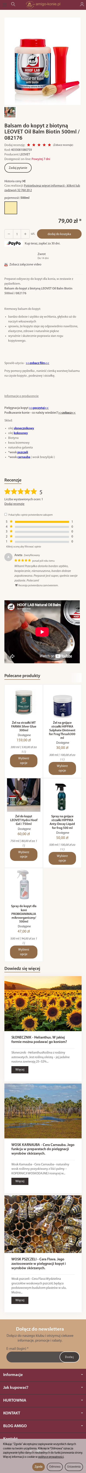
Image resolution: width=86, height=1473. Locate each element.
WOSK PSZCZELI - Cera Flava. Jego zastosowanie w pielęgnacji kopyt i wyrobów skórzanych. (38, 1264)
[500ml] (10, 207)
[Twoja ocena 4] (44, 145)
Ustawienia (74, 1466)
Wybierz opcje (23, 761)
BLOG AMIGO (15, 1426)
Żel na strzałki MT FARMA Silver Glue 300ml (23, 726)
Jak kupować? (15, 1388)
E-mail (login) (16, 1349)
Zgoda (38, 1466)
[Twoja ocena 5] (49, 145)
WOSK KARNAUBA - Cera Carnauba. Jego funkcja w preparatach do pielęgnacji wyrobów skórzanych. (42, 1149)
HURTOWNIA (14, 1400)
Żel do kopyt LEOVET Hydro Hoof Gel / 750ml (23, 820)
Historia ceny (13, 181)
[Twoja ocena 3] (39, 145)
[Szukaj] (13, 5)
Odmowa (54, 1466)
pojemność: (16, 198)
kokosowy (21, 433)
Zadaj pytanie (18, 168)
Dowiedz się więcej (22, 969)
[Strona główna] (43, 5)
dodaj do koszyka (59, 234)
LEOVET (25, 154)
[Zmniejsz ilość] (25, 234)
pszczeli (22, 452)
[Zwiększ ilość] (8, 234)
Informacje (13, 1375)
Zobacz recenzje (63, 145)
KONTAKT (11, 1413)
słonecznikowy (24, 428)
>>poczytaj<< (39, 408)
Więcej (19, 1069)
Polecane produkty (22, 676)
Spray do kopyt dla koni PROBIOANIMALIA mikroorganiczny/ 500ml (23, 914)
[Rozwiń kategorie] (4, 5)
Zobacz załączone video (25, 264)
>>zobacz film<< (37, 363)
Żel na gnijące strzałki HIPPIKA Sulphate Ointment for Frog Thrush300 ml (62, 730)
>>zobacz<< (67, 412)
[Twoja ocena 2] (33, 145)
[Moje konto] (82, 5)
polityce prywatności (51, 1457)
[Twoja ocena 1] (28, 145)
